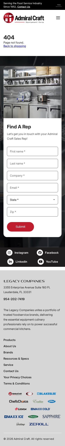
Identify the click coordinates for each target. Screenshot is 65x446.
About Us (9, 346)
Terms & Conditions (16, 383)
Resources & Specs (16, 358)
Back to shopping (14, 46)
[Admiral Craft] (23, 18)
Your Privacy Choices (17, 377)
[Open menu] (58, 17)
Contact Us (23, 6)
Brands (8, 352)
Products (9, 340)
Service (8, 365)
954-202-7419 (14, 299)
